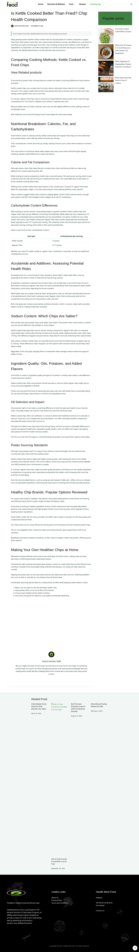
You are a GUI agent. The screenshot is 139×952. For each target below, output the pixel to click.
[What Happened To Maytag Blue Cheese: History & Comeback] (106, 68)
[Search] (131, 4)
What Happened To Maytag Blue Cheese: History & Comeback (123, 64)
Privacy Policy (56, 900)
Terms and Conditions (59, 903)
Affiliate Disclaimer (25, 923)
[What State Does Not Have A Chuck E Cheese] (106, 84)
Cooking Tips (95, 4)
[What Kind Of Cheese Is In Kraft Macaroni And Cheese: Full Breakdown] (106, 52)
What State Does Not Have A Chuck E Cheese (123, 80)
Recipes (82, 4)
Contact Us (100, 910)
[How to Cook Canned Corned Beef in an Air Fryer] (59, 779)
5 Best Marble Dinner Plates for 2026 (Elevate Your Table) (39, 706)
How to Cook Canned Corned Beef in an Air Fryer (59, 861)
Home (40, 4)
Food (71, 4)
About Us (55, 898)
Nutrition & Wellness (56, 4)
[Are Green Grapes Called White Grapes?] (106, 35)
